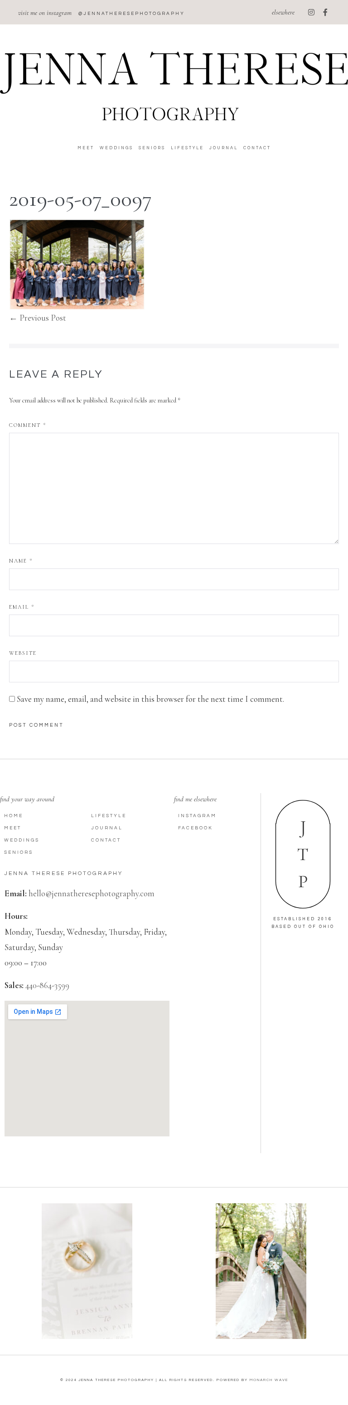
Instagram (197, 816)
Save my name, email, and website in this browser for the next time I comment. (150, 699)
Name (21, 561)
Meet (85, 148)
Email (21, 607)
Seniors (152, 148)
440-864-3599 (47, 985)
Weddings (116, 148)
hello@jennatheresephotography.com (92, 893)
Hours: (16, 916)
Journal (223, 148)
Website (23, 653)
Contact (257, 148)
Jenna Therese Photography (64, 873)
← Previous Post (37, 317)
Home (13, 816)
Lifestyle (187, 148)
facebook (195, 828)
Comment (27, 425)
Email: (16, 893)
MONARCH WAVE (269, 1380)
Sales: (14, 985)
